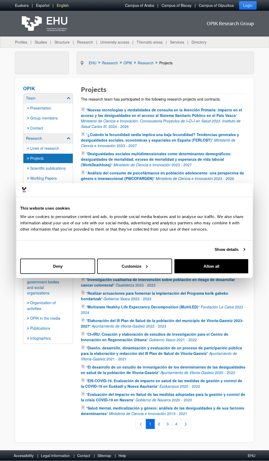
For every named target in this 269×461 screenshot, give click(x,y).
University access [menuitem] (114, 42)
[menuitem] (21, 5)
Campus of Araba (139, 5)
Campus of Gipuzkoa (216, 5)
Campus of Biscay (177, 5)
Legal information (55, 455)
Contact (83, 455)
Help (122, 455)
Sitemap (104, 455)
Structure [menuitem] (62, 42)
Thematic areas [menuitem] (150, 42)
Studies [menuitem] (41, 42)
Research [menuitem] (85, 42)
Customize (131, 266)
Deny (58, 266)
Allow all (211, 266)
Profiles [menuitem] (21, 42)
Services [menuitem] (177, 42)
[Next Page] (185, 424)
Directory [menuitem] (199, 42)
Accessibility (24, 455)
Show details (227, 249)
